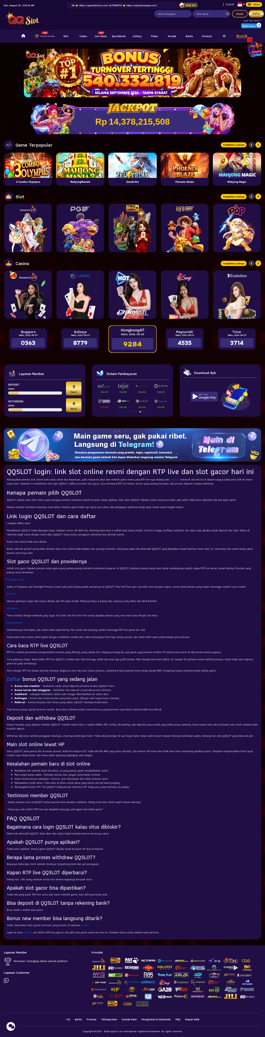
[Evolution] (237, 295)
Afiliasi (256, 4)
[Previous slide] (251, 145)
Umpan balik (192, 1019)
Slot (65, 36)
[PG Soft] (80, 228)
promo (85, 925)
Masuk (239, 14)
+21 (68, 1019)
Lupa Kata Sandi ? (252, 20)
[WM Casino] (80, 295)
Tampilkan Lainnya (233, 145)
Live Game (101, 36)
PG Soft (11, 594)
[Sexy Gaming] (185, 295)
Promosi (207, 36)
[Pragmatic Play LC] (28, 295)
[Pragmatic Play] (28, 228)
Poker (154, 36)
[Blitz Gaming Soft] (132, 228)
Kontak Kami (129, 1019)
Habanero (12, 608)
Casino (83, 36)
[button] (236, 73)
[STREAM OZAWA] (256, 49)
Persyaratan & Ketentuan (156, 1019)
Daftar (256, 13)
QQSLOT (175, 479)
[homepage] (23, 36)
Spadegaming (14, 622)
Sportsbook (119, 36)
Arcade (172, 36)
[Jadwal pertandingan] (188, 5)
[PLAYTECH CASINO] (132, 295)
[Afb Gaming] (185, 228)
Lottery (137, 36)
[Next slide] (258, 145)
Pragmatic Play (15, 579)
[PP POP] (237, 228)
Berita (189, 36)
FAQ (178, 1019)
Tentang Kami (109, 1019)
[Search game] (224, 36)
